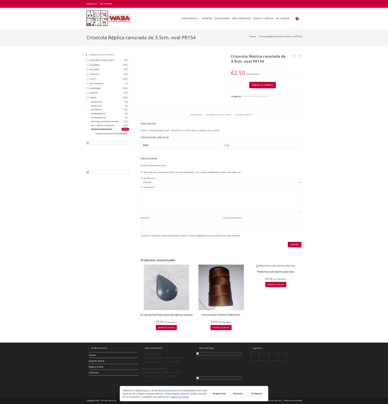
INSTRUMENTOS (98, 117)
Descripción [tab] (196, 114)
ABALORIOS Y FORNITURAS (102, 60)
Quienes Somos (96, 360)
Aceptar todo (219, 393)
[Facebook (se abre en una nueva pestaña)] (293, 3)
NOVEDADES (95, 88)
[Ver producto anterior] (294, 56)
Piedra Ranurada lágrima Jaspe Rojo (275, 271)
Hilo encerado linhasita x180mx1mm (221, 314)
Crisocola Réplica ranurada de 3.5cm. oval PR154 (280, 36)
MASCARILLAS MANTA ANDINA (105, 121)
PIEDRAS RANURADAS (252, 96)
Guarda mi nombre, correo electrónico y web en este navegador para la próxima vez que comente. (191, 235)
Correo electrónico (233, 217)
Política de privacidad (293, 400)
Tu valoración (148, 187)
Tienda (92, 355)
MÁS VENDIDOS (97, 83)
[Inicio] (246, 36)
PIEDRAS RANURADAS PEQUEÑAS (110, 133)
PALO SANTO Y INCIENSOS (103, 125)
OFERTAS (94, 92)
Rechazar (238, 393)
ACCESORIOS (97, 102)
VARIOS (266, 96)
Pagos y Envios (96, 366)
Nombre (146, 217)
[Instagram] (273, 357)
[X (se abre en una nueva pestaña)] (289, 3)
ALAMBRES (95, 65)
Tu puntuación (149, 178)
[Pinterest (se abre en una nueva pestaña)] (297, 3)
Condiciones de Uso (272, 400)
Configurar (256, 393)
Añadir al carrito (262, 85)
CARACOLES (96, 105)
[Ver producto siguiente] (299, 56)
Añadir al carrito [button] (166, 327)
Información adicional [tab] (218, 114)
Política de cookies (179, 397)
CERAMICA (94, 74)
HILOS (92, 78)
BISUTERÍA (94, 69)
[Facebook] (264, 357)
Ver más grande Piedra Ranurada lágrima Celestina (166, 314)
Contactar (94, 372)
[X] (255, 357)
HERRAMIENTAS (98, 113)
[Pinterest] (282, 357)
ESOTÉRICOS (96, 109)
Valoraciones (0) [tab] (243, 114)
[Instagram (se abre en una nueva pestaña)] (300, 3)
